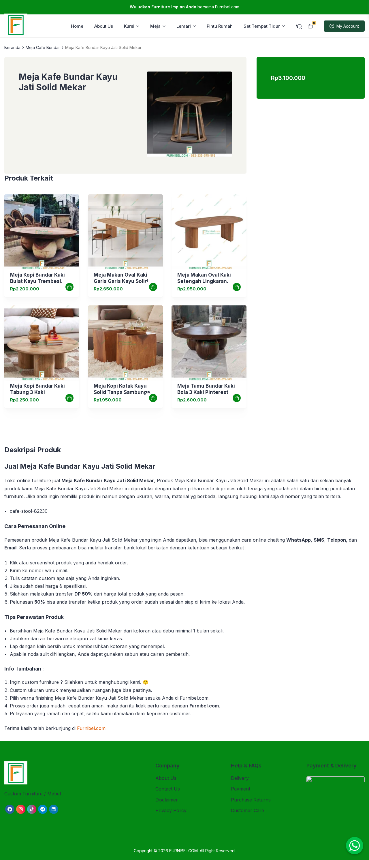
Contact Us (167, 789)
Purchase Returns (251, 800)
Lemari (183, 26)
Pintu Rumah (220, 26)
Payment (240, 789)
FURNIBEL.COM (183, 850)
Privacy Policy (171, 810)
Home (77, 26)
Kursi (129, 26)
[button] (189, 115)
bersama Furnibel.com (184, 6)
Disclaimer (166, 800)
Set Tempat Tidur (262, 26)
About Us (103, 26)
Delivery (240, 778)
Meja (155, 26)
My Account (347, 26)
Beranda (12, 47)
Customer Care (247, 810)
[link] (41, 231)
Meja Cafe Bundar (43, 47)
